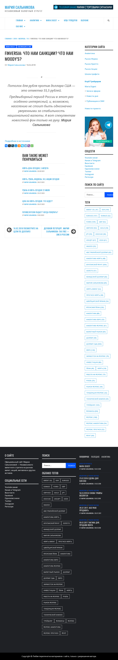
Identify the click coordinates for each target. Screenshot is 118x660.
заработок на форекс (97, 356)
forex (91, 222)
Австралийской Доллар (98, 252)
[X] (9, 145)
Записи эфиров (93, 91)
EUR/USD (91, 216)
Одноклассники (92, 169)
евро (90, 350)
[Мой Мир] (16, 145)
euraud (106, 216)
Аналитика (34, 20)
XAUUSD (91, 246)
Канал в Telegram (92, 160)
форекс (91, 417)
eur (105, 210)
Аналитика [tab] (105, 456)
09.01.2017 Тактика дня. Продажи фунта (89, 523)
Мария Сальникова (19, 7)
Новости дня (92, 96)
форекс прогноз (95, 429)
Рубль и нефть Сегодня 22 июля (36, 190)
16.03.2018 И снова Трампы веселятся (90, 494)
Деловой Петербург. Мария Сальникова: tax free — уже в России (56, 231)
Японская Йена (95, 307)
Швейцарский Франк (97, 301)
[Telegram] (25, 145)
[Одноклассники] (19, 145)
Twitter (88, 171)
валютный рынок (96, 332)
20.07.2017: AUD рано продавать (88, 509)
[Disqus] (41, 270)
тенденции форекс (96, 393)
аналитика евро (95, 319)
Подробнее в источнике (17, 141)
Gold (104, 228)
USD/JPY (91, 240)
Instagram (89, 174)
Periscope (89, 177)
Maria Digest (51, 20)
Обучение (84, 20)
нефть (101, 368)
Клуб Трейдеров (70, 20)
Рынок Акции (91, 69)
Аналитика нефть (95, 258)
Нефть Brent (93, 289)
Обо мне (19, 26)
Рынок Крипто (91, 64)
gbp (102, 222)
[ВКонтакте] (6, 145)
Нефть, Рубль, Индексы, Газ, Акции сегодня (40, 179)
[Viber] (28, 145)
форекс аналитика (96, 423)
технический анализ (97, 399)
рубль (90, 380)
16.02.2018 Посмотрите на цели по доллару (25, 230)
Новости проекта (92, 108)
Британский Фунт (96, 264)
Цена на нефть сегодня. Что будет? (37, 201)
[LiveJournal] (12, 145)
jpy (89, 234)
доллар (91, 338)
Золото (91, 271)
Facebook (89, 166)
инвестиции (93, 362)
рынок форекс (94, 387)
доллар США (94, 344)
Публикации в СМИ (24, 47)
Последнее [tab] (95, 456)
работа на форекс (96, 374)
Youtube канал (91, 157)
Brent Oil (92, 210)
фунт (90, 435)
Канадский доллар (96, 277)
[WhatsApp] (32, 145)
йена (90, 368)
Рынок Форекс (91, 59)
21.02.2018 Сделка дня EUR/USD (89, 479)
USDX (103, 240)
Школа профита (92, 74)
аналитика (93, 313)
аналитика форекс (96, 326)
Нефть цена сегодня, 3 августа (35, 168)
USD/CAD (101, 234)
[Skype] (22, 145)
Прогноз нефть (94, 295)
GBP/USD (91, 228)
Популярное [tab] (84, 456)
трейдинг (93, 405)
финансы (92, 411)
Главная (19, 20)
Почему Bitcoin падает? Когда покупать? (40, 212)
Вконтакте (89, 163)
